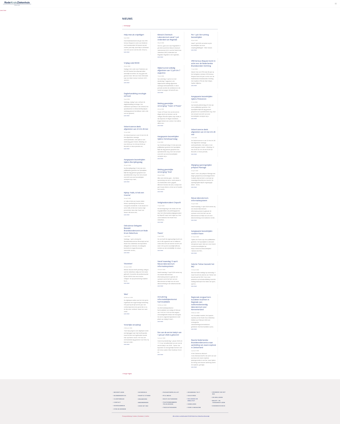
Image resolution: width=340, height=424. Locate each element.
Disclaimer (141, 416)
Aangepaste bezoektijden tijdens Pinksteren (201, 97)
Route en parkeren (170, 399)
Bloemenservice (120, 395)
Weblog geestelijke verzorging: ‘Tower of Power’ (169, 104)
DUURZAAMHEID (119, 405)
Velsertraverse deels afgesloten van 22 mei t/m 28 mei (203, 132)
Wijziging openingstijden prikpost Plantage (201, 166)
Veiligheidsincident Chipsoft (169, 202)
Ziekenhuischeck (218, 406)
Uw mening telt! (194, 392)
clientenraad (119, 399)
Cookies (135, 416)
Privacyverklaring (126, 416)
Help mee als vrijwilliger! (134, 34)
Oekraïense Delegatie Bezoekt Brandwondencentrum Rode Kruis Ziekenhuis (136, 229)
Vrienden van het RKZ (219, 393)
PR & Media (167, 395)
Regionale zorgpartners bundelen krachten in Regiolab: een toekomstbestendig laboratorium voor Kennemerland (201, 303)
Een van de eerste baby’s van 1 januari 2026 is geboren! (170, 333)
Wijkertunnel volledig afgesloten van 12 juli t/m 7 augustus (169, 70)
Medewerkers (143, 402)
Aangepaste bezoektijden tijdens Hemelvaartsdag (168, 137)
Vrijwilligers (217, 397)
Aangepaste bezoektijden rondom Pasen (201, 232)
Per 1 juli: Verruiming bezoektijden (200, 35)
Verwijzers (192, 404)
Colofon (147, 416)
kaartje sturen (144, 395)
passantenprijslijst (171, 392)
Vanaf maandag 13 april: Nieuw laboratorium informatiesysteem (168, 263)
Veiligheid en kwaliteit (193, 399)
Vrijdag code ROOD (131, 63)
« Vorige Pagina (127, 373)
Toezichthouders (170, 407)
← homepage (126, 25)
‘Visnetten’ (128, 263)
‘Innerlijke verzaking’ (132, 325)
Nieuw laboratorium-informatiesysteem (200, 199)
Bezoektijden (119, 392)
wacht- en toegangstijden (218, 401)
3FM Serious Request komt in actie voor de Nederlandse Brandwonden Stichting (203, 63)
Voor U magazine (194, 407)
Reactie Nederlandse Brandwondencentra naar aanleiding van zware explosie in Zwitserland (203, 344)
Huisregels (142, 392)
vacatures (192, 395)
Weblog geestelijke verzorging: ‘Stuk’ (165, 170)
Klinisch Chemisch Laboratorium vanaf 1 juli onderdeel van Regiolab (168, 37)
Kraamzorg (142, 399)
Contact (117, 402)
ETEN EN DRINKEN (120, 409)
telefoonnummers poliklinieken (170, 403)
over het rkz (143, 406)
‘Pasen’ (160, 233)
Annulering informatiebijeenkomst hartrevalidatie (167, 299)
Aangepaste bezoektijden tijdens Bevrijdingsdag (134, 160)
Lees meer (127, 52)
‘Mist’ (126, 294)
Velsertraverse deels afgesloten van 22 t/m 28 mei (136, 127)
